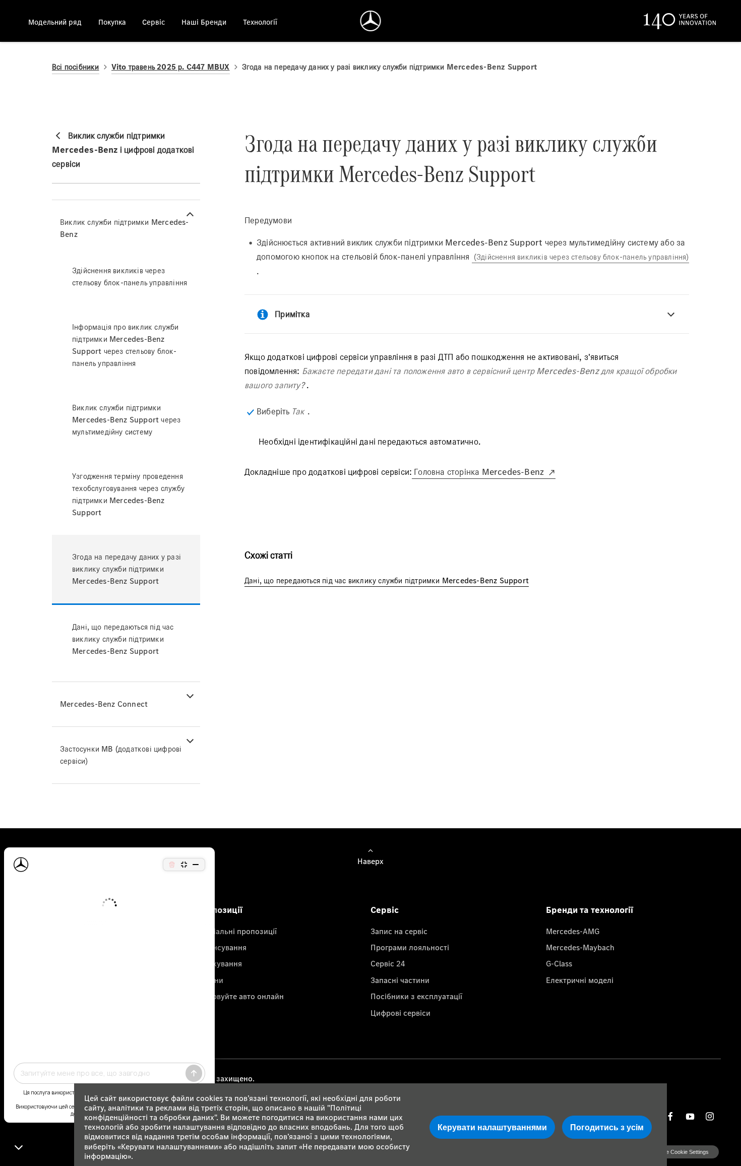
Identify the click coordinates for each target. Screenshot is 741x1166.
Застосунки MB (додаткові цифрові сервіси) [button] (120, 755)
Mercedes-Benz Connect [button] (104, 704)
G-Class (559, 963)
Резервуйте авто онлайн (240, 996)
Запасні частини (400, 980)
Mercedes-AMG (572, 931)
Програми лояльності (410, 947)
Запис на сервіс (399, 931)
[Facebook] (670, 1116)
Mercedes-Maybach (580, 947)
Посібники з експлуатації (416, 996)
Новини (209, 980)
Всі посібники (75, 67)
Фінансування (221, 947)
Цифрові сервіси (400, 1013)
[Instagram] (710, 1116)
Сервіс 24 (388, 963)
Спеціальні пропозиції (236, 931)
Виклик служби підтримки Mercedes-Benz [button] (124, 228)
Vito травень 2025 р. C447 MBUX (170, 67)
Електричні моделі (579, 980)
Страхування (219, 963)
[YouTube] (690, 1116)
